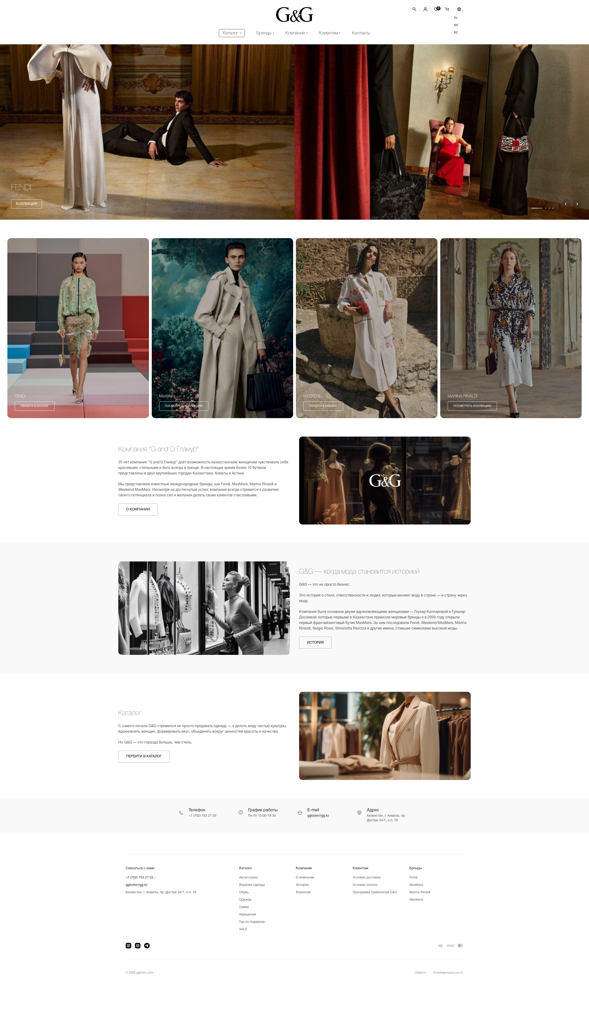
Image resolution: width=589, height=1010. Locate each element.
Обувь (244, 892)
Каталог (245, 868)
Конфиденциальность (448, 972)
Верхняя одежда (252, 885)
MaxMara (416, 885)
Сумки (244, 907)
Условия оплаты (365, 885)
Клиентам (360, 868)
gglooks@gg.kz (318, 815)
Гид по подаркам (252, 921)
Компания (304, 868)
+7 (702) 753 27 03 (139, 877)
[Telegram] (147, 945)
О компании (305, 877)
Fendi (413, 877)
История (302, 885)
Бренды (415, 868)
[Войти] (425, 9)
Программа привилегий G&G (375, 892)
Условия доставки (367, 877)
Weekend (416, 899)
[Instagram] (128, 945)
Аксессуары (248, 877)
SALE (243, 929)
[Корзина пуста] (445, 9)
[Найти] (414, 12)
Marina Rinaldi (419, 892)
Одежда (245, 899)
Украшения (247, 914)
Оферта (420, 972)
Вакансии (303, 892)
